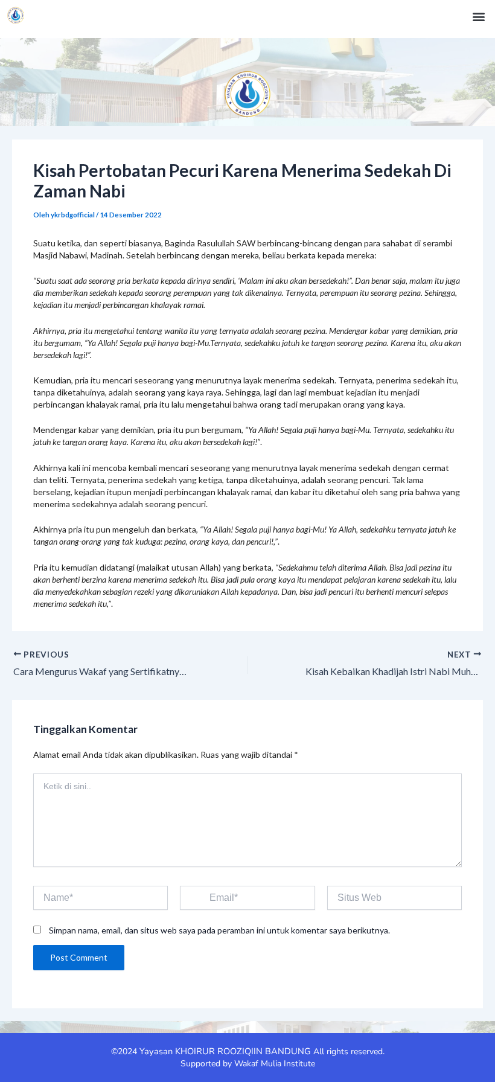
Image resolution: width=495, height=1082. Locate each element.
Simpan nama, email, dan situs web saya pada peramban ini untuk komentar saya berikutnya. (219, 930)
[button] (479, 16)
